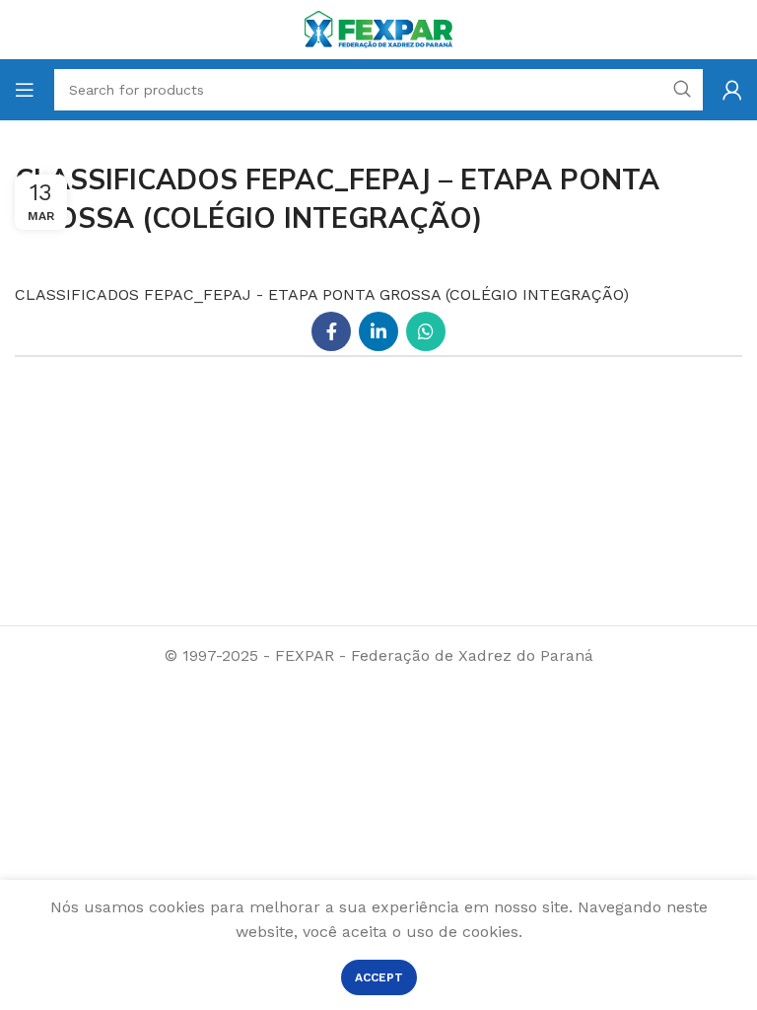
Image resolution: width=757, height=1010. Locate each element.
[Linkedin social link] (378, 331)
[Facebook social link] (331, 331)
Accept (379, 977)
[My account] (732, 89)
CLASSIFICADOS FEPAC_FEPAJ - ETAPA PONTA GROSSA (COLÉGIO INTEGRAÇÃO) (322, 294)
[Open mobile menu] (24, 89)
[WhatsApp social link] (426, 331)
